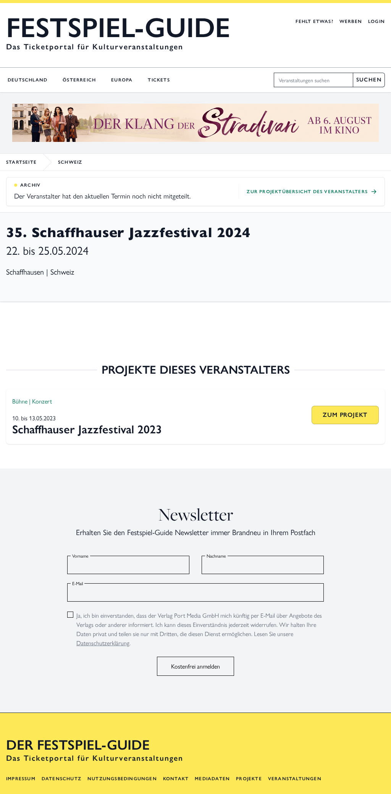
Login (376, 21)
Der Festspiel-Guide (78, 745)
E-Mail (77, 583)
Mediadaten (212, 778)
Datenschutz (61, 778)
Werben (350, 21)
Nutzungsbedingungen (122, 778)
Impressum (21, 778)
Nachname (216, 556)
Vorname (80, 556)
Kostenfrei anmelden (195, 666)
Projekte (249, 778)
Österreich (79, 80)
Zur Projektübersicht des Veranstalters (307, 191)
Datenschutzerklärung (102, 642)
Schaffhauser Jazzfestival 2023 (87, 429)
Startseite (21, 162)
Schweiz (70, 162)
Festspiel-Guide (118, 27)
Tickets (159, 80)
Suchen (368, 79)
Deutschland (27, 80)
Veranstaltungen (295, 778)
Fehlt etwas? (314, 21)
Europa (121, 80)
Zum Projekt (345, 414)
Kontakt (176, 778)
